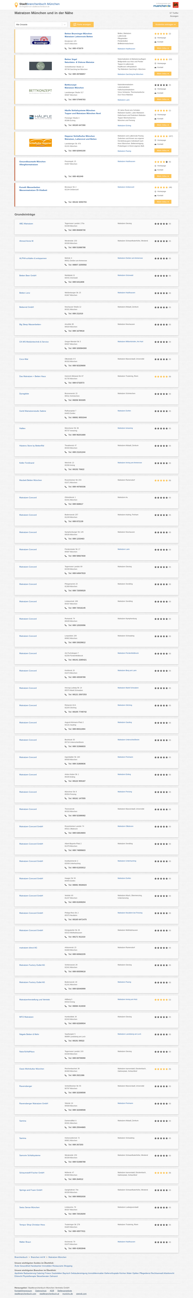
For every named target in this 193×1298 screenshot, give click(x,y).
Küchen (122, 1273)
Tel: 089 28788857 (76, 74)
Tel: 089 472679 (75, 48)
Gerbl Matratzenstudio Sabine (32, 411)
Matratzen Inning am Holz (127, 999)
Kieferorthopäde (111, 1273)
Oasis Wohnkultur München (31, 1069)
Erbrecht (18, 1276)
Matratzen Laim (124, 100)
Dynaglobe (24, 393)
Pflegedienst (144, 1273)
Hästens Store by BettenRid (31, 446)
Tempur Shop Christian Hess (32, 1225)
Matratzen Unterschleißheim (128, 740)
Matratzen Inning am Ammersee (130, 463)
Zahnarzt (54, 1276)
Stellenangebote (64, 1291)
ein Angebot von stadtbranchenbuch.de (34, 7)
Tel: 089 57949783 (76, 99)
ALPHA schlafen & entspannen (33, 258)
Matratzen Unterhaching (127, 861)
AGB (52, 1291)
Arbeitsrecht (168, 1273)
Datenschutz (40, 1291)
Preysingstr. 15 (71, 162)
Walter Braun (25, 1242)
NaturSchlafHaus (26, 1051)
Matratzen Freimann (125, 757)
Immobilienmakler (96, 1273)
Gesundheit (25, 1266)
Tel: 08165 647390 (76, 125)
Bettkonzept (74, 86)
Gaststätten (57, 1273)
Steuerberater (43, 1276)
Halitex (22, 428)
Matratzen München (57, 1257)
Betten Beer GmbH (27, 275)
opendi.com (81, 1294)
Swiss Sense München (29, 1207)
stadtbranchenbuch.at (49, 1294)
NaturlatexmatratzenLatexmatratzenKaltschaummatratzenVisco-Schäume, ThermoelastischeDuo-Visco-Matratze (131, 90)
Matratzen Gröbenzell (126, 187)
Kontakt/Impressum (23, 1291)
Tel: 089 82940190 (76, 151)
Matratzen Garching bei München (130, 74)
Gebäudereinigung (79, 1273)
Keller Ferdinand (26, 463)
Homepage (161, 38)
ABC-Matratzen (26, 223)
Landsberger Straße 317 (74, 93)
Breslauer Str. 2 (72, 188)
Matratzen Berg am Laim (127, 670)
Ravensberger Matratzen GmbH (33, 1103)
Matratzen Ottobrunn (125, 826)
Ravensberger (25, 1086)
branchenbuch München (39, 3)
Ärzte (17, 1266)
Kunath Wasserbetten (33, 188)
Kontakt (160, 42)
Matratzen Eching (124, 126)
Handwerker (36, 1266)
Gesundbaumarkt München (32, 163)
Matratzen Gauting (125, 722)
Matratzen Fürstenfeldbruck (128, 653)
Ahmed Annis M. (26, 241)
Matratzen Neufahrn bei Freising (130, 913)
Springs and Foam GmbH (30, 1190)
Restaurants (57, 1266)
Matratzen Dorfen (124, 411)
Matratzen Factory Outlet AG (32, 965)
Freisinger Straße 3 (72, 119)
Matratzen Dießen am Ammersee (130, 258)
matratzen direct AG (28, 948)
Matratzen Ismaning (125, 428)
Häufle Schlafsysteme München (83, 111)
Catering (40, 1273)
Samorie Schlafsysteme (29, 1155)
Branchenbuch (21, 1257)
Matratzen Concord (28, 497)
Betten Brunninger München (79, 35)
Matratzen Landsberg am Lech (129, 1034)
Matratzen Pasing (124, 151)
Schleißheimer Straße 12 (76, 68)
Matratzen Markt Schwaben (128, 688)
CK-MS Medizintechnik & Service (34, 342)
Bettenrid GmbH (26, 307)
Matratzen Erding (124, 774)
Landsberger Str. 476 (73, 145)
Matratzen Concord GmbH (31, 826)
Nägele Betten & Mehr (29, 1034)
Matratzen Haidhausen (126, 49)
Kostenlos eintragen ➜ (166, 24)
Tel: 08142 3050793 (77, 202)
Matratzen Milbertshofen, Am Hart (130, 342)
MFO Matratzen (26, 1017)
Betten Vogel (79, 60)
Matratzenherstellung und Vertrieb (34, 999)
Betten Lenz (24, 293)
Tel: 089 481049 (75, 176)
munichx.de (67, 1294)
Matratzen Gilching (125, 705)
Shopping (68, 1266)
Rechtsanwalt (157, 1273)
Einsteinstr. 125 (71, 42)
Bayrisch (66, 1273)
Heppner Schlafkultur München (81, 137)
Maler (129, 1273)
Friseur (48, 1273)
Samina (22, 1121)
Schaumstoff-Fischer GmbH (31, 1173)
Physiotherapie (29, 1276)
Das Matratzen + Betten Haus (32, 376)
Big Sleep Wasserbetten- (30, 324)
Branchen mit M (38, 1257)
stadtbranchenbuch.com (25, 1294)
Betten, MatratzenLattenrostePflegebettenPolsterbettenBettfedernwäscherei (126, 38)
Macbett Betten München (30, 480)
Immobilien (47, 1266)
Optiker (135, 1273)
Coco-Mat (23, 359)
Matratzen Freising (125, 792)
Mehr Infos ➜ (163, 48)
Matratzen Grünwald (125, 275)
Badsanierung (30, 1273)
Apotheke (19, 1273)
